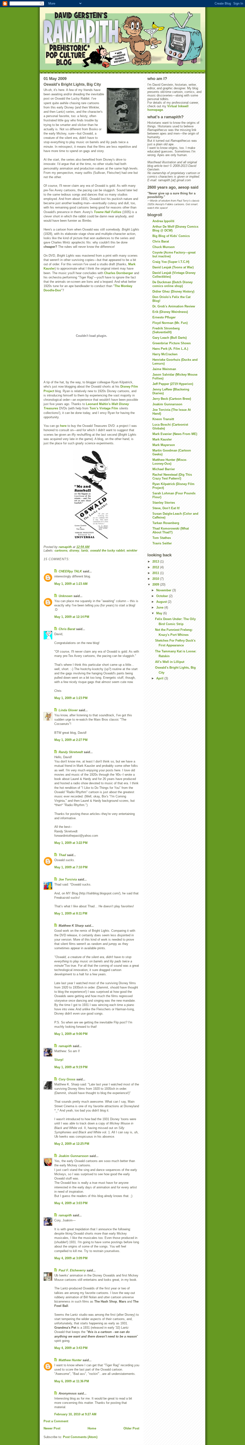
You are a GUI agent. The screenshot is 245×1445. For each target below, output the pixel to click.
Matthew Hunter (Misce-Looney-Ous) (169, 461)
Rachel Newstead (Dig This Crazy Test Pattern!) (172, 476)
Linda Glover (68, 710)
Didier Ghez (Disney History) (173, 291)
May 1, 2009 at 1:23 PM (71, 698)
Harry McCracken (165, 354)
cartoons (61, 550)
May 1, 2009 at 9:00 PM (71, 1034)
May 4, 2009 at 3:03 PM (71, 1203)
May (159, 613)
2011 (156, 573)
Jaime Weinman (164, 369)
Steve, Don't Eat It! (166, 508)
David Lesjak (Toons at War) (173, 267)
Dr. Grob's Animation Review (173, 306)
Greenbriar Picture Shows (171, 343)
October (162, 596)
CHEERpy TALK (70, 571)
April (160, 678)
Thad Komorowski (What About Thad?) (170, 530)
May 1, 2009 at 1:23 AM (71, 584)
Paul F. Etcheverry (72, 1270)
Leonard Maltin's (98, 404)
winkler (132, 550)
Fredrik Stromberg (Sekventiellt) (166, 330)
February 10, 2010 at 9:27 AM (75, 1414)
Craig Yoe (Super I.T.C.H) (170, 262)
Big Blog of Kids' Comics (171, 236)
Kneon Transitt (163, 419)
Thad (62, 855)
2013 (156, 561)
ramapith (65, 1046)
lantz (84, 550)
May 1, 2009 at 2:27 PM (71, 740)
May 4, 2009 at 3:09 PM (71, 1258)
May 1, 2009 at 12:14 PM (71, 617)
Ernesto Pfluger (164, 317)
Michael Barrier (163, 469)
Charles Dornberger (118, 273)
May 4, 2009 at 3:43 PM (71, 1348)
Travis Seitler (162, 543)
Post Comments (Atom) (80, 1437)
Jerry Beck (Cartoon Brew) (171, 399)
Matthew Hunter (70, 1360)
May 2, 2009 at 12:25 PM (71, 1144)
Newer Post (52, 1428)
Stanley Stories (163, 502)
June (160, 607)
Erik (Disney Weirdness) (170, 312)
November (164, 590)
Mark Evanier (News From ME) (174, 434)
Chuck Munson (163, 247)
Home (92, 1428)
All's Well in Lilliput (169, 662)
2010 (156, 579)
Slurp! (58, 1059)
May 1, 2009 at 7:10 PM (71, 867)
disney (74, 550)
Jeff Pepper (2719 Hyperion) (172, 384)
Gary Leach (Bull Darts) (169, 337)
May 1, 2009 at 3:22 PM (71, 843)
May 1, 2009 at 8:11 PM (70, 913)
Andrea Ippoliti (163, 221)
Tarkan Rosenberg (165, 523)
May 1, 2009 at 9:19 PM (71, 1067)
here (63, 426)
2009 (156, 584)
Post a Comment (56, 1421)
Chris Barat (67, 629)
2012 (156, 567)
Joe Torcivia (68, 879)
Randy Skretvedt (71, 752)
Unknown (65, 596)
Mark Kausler (162, 439)
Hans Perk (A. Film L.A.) (170, 348)
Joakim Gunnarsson (74, 1156)
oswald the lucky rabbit (107, 550)
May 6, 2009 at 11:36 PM (71, 1381)
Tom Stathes (161, 538)
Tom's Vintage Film (103, 408)
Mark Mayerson (163, 445)
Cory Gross (67, 1079)
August (162, 602)
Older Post (131, 1428)
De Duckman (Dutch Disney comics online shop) (172, 284)
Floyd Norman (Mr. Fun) (170, 323)
